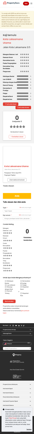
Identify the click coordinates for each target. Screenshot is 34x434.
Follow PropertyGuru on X (21, 325)
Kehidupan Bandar (9, 282)
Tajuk (4, 207)
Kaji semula (6, 215)
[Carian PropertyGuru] (30, 348)
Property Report (17, 377)
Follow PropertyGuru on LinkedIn (19, 325)
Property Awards (17, 361)
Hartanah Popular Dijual (10, 401)
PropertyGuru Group (9, 329)
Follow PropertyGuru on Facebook (10, 325)
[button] (29, 329)
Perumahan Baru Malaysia (11, 397)
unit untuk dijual (10, 104)
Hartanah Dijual (8, 388)
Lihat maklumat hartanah (17, 180)
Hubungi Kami (7, 333)
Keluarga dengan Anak (9, 288)
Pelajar (24, 285)
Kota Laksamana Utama (16, 166)
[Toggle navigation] (31, 4)
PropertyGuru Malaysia (10, 384)
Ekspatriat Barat (24, 288)
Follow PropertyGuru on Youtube (16, 325)
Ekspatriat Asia (24, 294)
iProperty (17, 355)
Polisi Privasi (12, 418)
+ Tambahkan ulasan (17, 136)
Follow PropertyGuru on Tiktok (23, 325)
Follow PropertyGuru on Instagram (13, 325)
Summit (17, 369)
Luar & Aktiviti (11, 285)
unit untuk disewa (23, 107)
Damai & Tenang (8, 292)
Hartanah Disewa (8, 393)
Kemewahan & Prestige (25, 282)
